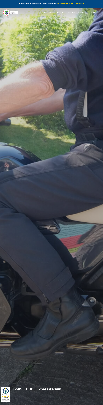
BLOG (93, 13)
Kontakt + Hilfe (82, 13)
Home (39, 13)
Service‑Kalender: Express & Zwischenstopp (70, 3)
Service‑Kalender (49, 13)
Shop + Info (60, 13)
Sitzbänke (71, 13)
